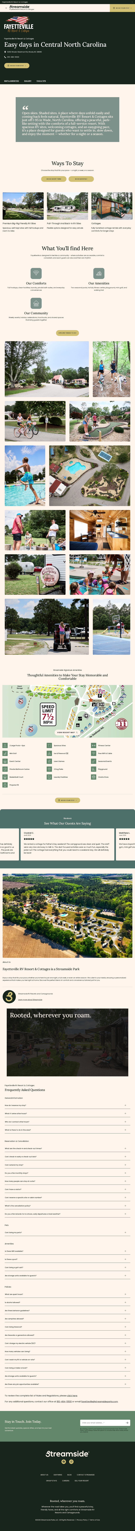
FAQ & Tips (41, 81)
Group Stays (51, 1481)
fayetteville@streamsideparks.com (99, 1401)
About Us (44, 1475)
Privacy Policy (82, 1520)
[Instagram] (71, 1461)
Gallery (27, 81)
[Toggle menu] (6, 8)
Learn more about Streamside (30, 1000)
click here (72, 1395)
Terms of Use (95, 1520)
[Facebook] (63, 1461)
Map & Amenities (11, 81)
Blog (69, 1475)
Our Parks (58, 1475)
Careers (65, 1481)
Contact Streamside (86, 1475)
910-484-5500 (64, 1401)
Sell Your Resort (82, 1481)
